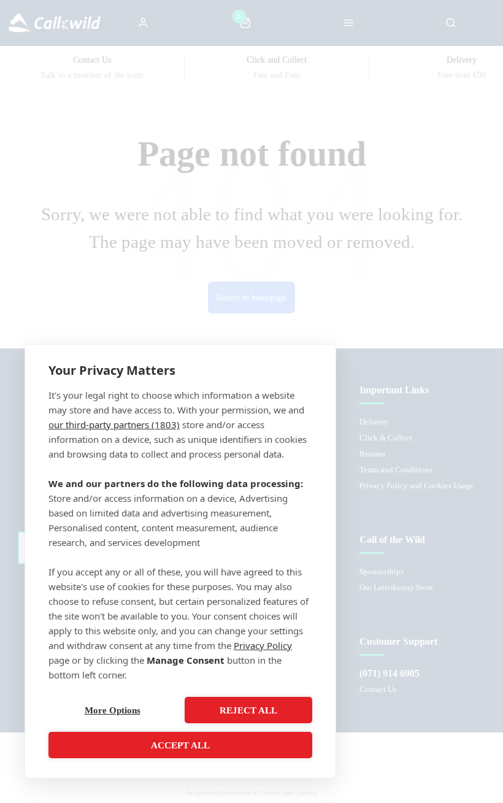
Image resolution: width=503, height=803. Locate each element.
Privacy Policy (263, 645)
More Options (112, 710)
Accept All (180, 745)
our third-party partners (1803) (114, 424)
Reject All (248, 710)
